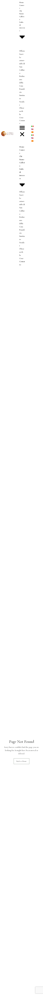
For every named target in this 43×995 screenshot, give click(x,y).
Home (21, 2)
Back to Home (21, 761)
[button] (22, 131)
